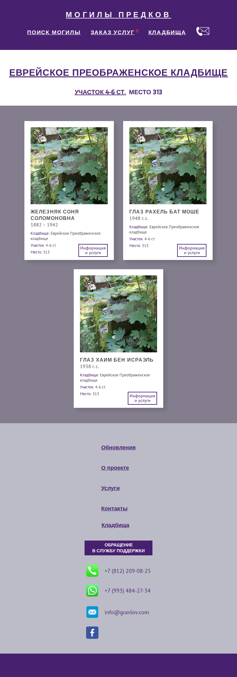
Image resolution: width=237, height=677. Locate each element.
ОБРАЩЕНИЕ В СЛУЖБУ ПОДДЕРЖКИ (118, 548)
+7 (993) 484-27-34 (128, 590)
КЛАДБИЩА (167, 32)
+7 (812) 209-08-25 (128, 570)
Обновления (118, 447)
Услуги (110, 488)
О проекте (115, 468)
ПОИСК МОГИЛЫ (54, 32)
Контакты (114, 508)
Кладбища (115, 525)
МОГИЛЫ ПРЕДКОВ (118, 15)
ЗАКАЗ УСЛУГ (113, 32)
